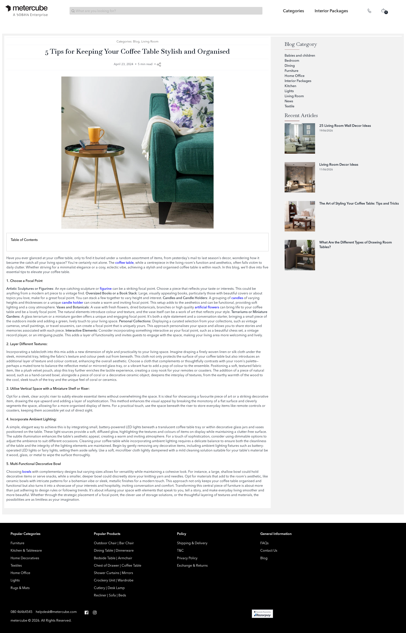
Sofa (112, 595)
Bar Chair (126, 543)
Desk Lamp (116, 588)
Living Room (30, 23)
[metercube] (26, 11)
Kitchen (290, 86)
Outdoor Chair (105, 543)
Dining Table (103, 550)
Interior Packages (298, 81)
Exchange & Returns (192, 565)
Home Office (294, 76)
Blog (136, 41)
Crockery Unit (104, 580)
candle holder (72, 302)
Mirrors (127, 573)
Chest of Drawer (106, 565)
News (289, 101)
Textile (289, 106)
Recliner (100, 595)
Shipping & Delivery (192, 543)
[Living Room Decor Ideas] (300, 177)
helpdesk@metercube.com (56, 612)
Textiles (16, 565)
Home (9, 23)
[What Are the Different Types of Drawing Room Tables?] (300, 255)
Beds (122, 595)
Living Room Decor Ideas (338, 164)
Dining (290, 65)
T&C (180, 550)
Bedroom (292, 60)
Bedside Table (104, 558)
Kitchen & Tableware (26, 550)
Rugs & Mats (20, 588)
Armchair (125, 558)
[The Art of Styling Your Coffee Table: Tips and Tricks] (300, 216)
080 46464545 (22, 612)
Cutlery (99, 588)
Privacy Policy (187, 558)
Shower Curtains (106, 573)
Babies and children (300, 55)
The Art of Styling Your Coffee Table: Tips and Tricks (359, 203)
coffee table (124, 262)
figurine (105, 288)
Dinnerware (125, 550)
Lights (289, 91)
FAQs (264, 543)
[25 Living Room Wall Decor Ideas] (300, 138)
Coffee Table (131, 565)
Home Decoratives (25, 558)
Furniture (291, 70)
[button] (86, 612)
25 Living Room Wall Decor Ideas (345, 125)
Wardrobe (125, 580)
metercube (19, 620)
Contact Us (268, 550)
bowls (26, 471)
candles (237, 298)
